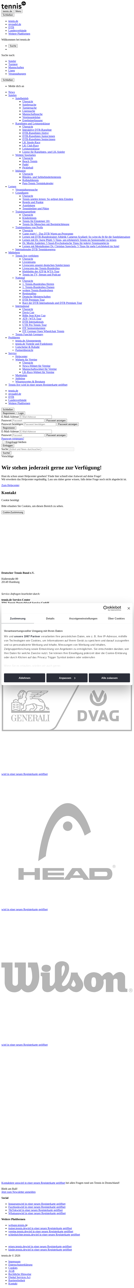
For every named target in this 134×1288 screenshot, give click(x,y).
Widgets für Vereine (26, 359)
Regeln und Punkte (32, 202)
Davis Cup (28, 312)
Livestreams (29, 262)
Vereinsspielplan (31, 117)
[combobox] (25, 449)
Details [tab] (50, 618)
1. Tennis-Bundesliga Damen (38, 287)
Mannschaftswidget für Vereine (39, 369)
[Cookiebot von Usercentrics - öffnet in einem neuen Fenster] (106, 608)
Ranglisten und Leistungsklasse (32, 123)
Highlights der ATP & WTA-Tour (40, 271)
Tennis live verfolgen (27, 255)
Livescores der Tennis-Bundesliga (41, 268)
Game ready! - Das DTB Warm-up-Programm (47, 233)
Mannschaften (16, 67)
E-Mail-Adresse (10, 416)
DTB (11, 27)
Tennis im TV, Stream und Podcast (41, 274)
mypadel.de (14, 24)
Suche (13, 46)
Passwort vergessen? (12, 438)
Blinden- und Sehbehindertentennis (41, 177)
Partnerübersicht (24, 350)
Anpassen (65, 677)
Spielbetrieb (21, 98)
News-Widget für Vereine (36, 365)
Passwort (6, 420)
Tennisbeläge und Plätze (35, 208)
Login (21, 413)
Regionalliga (29, 293)
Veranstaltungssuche (26, 189)
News (11, 92)
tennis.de (13, 21)
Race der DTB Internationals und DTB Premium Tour (52, 302)
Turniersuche (29, 107)
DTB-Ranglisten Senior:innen (38, 139)
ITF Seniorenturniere (33, 328)
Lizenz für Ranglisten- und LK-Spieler (43, 151)
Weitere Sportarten (25, 155)
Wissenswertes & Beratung (30, 381)
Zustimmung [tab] (17, 618)
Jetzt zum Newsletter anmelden (18, 1191)
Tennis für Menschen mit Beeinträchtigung (45, 224)
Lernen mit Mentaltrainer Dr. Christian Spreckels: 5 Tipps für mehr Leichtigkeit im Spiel (70, 246)
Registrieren (9, 413)
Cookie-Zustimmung (13, 512)
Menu (18, 11)
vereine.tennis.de (40, 1231)
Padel (25, 164)
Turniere (13, 64)
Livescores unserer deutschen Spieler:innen (46, 265)
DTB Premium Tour (33, 299)
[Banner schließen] (129, 608)
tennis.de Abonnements (28, 340)
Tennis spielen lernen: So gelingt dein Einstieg (47, 199)
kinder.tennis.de (40, 1249)
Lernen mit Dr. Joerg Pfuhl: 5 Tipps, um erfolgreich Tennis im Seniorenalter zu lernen (69, 239)
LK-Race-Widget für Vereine (38, 372)
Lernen (12, 186)
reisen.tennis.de (40, 1246)
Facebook (36, 1206)
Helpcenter (21, 356)
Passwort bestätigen (12, 424)
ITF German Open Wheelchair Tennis (43, 331)
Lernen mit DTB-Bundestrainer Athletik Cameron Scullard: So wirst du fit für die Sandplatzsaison (76, 236)
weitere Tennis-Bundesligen (37, 290)
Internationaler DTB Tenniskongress (35, 249)
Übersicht (27, 101)
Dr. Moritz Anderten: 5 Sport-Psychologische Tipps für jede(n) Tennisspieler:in (65, 243)
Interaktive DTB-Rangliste (37, 129)
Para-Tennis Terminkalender (37, 183)
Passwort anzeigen (56, 420)
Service (12, 353)
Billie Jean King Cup (34, 315)
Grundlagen (21, 192)
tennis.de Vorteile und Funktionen (34, 343)
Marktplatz (21, 375)
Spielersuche (29, 104)
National (20, 277)
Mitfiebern (14, 252)
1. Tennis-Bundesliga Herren (38, 284)
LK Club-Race (30, 145)
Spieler (12, 61)
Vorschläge (7, 456)
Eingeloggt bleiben (16, 442)
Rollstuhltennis (30, 180)
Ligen (11, 70)
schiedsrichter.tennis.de (44, 1234)
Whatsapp (37, 1213)
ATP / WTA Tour (31, 318)
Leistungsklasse (31, 148)
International (22, 306)
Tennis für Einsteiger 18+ (36, 221)
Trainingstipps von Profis (29, 227)
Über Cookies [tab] (116, 618)
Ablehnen (24, 677)
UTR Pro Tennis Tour (34, 324)
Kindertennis (29, 217)
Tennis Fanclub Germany (29, 334)
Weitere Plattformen (19, 33)
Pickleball (27, 167)
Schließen (8, 15)
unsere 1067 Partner (27, 636)
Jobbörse (20, 378)
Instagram (36, 1203)
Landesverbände (17, 30)
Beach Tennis (29, 161)
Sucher (6, 453)
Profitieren (14, 337)
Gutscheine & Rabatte (27, 346)
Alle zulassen (109, 677)
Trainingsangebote (25, 211)
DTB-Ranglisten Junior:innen (38, 136)
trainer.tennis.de (40, 1228)
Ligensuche (28, 110)
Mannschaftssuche (32, 114)
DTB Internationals (33, 321)
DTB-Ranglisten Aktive (35, 132)
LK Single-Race (31, 142)
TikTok (35, 1210)
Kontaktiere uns (33, 1182)
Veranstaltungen (17, 73)
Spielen (12, 95)
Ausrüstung (28, 205)
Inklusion (20, 170)
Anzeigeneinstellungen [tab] (83, 618)
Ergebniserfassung (32, 120)
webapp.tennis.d (17, 1225)
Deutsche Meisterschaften (36, 296)
